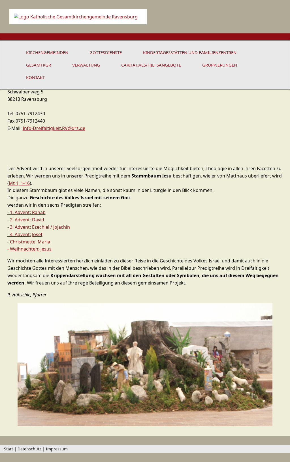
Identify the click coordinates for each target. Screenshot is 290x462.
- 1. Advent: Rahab (26, 212)
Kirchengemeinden (47, 52)
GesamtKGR (38, 65)
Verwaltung (86, 65)
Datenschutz (29, 449)
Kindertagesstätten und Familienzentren (189, 52)
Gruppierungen (219, 65)
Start (8, 449)
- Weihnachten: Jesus (29, 249)
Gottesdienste (105, 52)
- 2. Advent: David (25, 220)
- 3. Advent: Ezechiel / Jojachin (38, 227)
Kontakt (35, 77)
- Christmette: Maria (28, 242)
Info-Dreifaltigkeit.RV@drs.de (54, 128)
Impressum (57, 449)
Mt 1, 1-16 (19, 183)
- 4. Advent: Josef (24, 234)
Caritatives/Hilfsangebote (151, 65)
